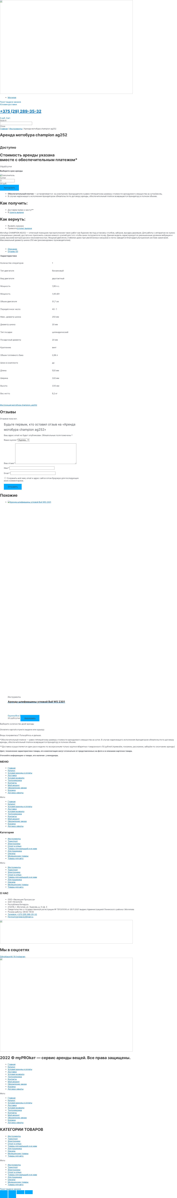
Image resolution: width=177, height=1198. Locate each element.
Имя (6, 468)
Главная (4, 128)
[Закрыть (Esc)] (29, 1192)
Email (7, 473)
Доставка (12, 775)
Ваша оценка (11, 440)
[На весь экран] (12, 1192)
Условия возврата (16, 778)
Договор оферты (15, 792)
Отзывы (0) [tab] (13, 251)
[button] (10, 102)
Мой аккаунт (14, 785)
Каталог (11, 770)
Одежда (11, 853)
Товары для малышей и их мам (22, 848)
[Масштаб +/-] (4, 1192)
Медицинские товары (18, 856)
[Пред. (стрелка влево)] (4, 1196)
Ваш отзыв (9, 463)
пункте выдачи (17, 212)
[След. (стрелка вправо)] (12, 1196)
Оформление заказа (17, 788)
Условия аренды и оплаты (20, 773)
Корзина (12, 790)
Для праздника (15, 851)
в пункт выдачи (24, 228)
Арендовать (9, 187)
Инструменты (15, 128)
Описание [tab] (12, 249)
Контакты (12, 783)
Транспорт (13, 841)
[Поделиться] (20, 1192)
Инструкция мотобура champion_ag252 (18, 405)
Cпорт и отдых (14, 846)
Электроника (14, 843)
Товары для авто (15, 858)
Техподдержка (15, 780)
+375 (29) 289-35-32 (20, 111)
